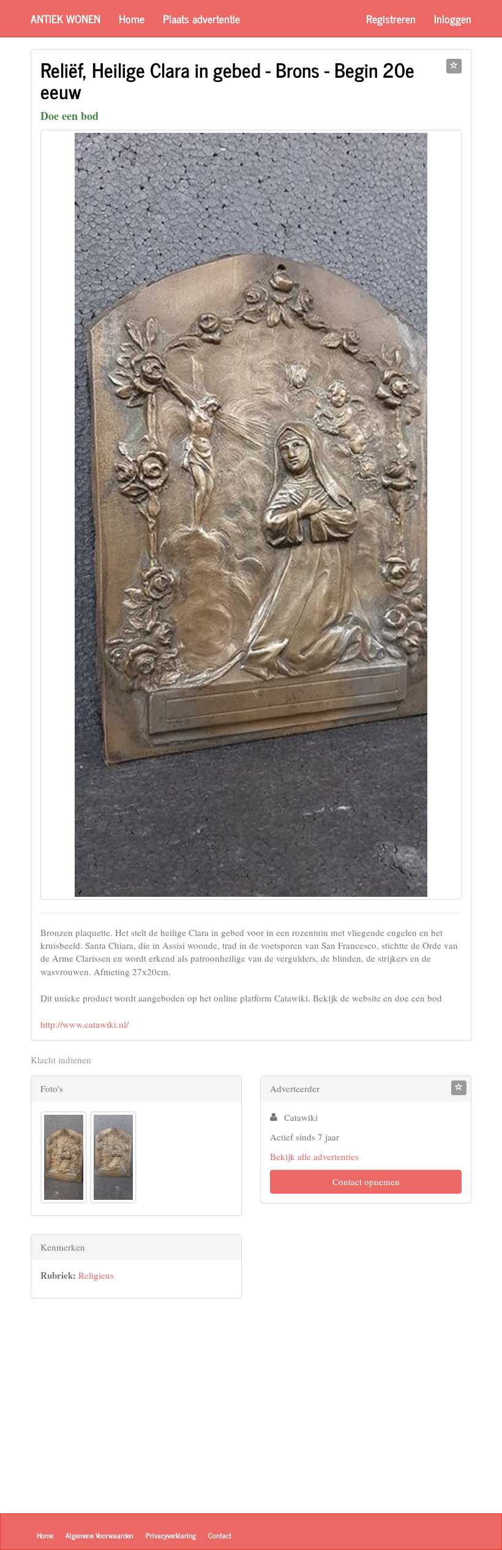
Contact (219, 1535)
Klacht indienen (61, 1060)
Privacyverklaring (171, 1535)
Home (131, 18)
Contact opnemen (366, 1181)
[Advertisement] (136, 1402)
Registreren (391, 18)
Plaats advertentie (201, 18)
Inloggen (452, 18)
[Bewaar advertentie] (454, 66)
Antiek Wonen (65, 18)
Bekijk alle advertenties (314, 1156)
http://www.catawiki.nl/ (84, 1024)
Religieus (96, 1275)
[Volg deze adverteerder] (458, 1087)
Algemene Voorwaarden (99, 1535)
